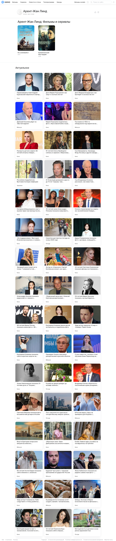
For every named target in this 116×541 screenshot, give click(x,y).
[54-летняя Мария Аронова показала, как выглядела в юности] (87, 290)
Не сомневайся (23, 53)
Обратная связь (108, 539)
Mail (3, 539)
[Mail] (2, 2)
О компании (8, 539)
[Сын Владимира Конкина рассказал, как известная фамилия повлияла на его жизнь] (87, 173)
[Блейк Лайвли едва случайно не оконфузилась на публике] (87, 435)
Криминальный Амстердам (43, 53)
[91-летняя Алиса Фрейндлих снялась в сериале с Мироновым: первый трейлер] (58, 144)
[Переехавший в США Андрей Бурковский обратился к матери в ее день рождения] (29, 86)
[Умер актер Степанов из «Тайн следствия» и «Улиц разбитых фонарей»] (29, 493)
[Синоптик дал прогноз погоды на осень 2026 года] (58, 232)
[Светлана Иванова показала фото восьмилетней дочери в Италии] (29, 406)
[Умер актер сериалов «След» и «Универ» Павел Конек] (87, 319)
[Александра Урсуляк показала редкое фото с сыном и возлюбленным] (29, 290)
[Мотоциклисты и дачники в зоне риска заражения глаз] (87, 522)
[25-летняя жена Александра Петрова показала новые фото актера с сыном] (58, 202)
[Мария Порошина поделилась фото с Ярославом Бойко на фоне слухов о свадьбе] (58, 115)
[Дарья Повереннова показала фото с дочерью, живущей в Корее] (87, 232)
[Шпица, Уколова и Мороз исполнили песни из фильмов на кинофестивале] (87, 493)
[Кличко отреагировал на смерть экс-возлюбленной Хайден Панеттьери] (87, 202)
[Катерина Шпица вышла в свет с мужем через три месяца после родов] (29, 202)
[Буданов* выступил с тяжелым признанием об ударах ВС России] (58, 464)
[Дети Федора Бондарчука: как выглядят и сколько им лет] (87, 86)
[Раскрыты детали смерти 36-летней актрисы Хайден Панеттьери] (29, 144)
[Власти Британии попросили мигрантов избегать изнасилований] (29, 435)
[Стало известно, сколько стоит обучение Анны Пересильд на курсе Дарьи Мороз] (87, 348)
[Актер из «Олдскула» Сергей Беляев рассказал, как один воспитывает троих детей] (58, 261)
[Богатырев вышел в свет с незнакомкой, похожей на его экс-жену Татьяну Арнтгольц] (29, 522)
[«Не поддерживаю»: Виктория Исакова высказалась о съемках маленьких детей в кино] (29, 232)
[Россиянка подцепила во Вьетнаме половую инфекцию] (29, 173)
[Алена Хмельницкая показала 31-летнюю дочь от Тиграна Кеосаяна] (29, 377)
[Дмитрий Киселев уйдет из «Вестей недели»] (29, 115)
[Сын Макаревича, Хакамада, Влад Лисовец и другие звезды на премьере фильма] (87, 144)
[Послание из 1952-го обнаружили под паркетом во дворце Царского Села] (87, 115)
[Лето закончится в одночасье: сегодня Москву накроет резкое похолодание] (58, 406)
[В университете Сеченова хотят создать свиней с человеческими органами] (58, 493)
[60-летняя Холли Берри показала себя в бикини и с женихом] (29, 464)
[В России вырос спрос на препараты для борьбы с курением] (87, 406)
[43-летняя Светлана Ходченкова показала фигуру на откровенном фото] (87, 261)
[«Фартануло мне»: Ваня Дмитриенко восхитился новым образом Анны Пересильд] (58, 435)
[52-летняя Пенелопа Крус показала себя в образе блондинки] (58, 522)
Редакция (44, 539)
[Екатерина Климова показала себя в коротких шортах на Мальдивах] (29, 348)
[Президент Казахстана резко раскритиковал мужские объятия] (58, 348)
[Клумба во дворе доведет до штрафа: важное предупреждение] (58, 377)
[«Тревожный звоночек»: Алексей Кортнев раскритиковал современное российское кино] (58, 290)
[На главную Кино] (7, 2)
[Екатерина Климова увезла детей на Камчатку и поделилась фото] (58, 319)
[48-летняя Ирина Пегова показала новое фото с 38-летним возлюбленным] (29, 319)
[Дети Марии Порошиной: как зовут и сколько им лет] (58, 86)
